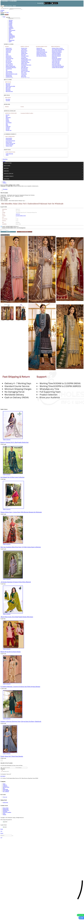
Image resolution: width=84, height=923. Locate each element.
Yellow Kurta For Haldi (10, 86)
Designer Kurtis (9, 49)
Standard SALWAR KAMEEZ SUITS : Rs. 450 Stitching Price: (14, 227)
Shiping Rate (5, 802)
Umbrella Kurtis (9, 76)
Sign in (10, 5)
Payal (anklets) (8, 122)
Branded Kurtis (9, 75)
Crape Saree (23, 75)
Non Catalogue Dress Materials (58, 49)
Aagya (10, 29)
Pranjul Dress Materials (56, 54)
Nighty (7, 155)
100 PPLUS (18, 214)
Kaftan (7, 54)
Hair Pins (7, 129)
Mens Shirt (8, 85)
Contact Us (7, 5)
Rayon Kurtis (8, 62)
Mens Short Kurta (9, 91)
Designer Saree (24, 48)
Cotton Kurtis (8, 50)
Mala (7, 123)
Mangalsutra (8, 117)
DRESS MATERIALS (55, 46)
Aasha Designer (12, 36)
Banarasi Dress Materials (57, 50)
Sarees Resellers (9, 138)
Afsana (10, 41)
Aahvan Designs (12, 30)
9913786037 (2, 776)
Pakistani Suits (39, 48)
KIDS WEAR (8, 97)
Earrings (7, 120)
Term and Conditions (7, 812)
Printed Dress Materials (56, 64)
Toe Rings (8, 127)
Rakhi (7, 125)
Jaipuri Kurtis (8, 55)
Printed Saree (23, 52)
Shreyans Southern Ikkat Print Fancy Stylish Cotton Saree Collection (20, 547)
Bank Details (5, 789)
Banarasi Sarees (24, 50)
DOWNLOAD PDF (5, 235)
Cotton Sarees (24, 49)
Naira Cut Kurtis (9, 72)
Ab (9, 39)
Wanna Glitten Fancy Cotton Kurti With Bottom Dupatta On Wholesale (21, 512)
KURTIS (7, 46)
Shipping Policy (6, 810)
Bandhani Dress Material (57, 52)
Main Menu (5, 159)
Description (5, 189)
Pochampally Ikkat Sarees (26, 64)
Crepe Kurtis (8, 59)
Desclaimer (5, 811)
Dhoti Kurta (8, 90)
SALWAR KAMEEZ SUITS (41, 46)
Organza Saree (24, 73)
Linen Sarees (23, 66)
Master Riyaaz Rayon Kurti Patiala (10, 651)
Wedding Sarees (24, 53)
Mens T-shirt (8, 87)
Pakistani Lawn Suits (41, 49)
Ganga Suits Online (56, 63)
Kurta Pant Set (8, 57)
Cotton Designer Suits (41, 50)
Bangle (7, 118)
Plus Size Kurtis (9, 61)
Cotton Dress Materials (56, 59)
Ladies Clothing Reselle (10, 136)
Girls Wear (8, 100)
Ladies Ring (8, 126)
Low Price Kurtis (9, 63)
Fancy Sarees (23, 72)
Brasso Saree (23, 76)
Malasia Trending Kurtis (10, 66)
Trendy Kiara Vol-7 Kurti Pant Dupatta (11, 756)
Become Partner (6, 787)
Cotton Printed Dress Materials (58, 66)
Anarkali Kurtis (9, 68)
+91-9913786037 (4, 1)
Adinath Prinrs (11, 40)
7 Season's (11, 26)
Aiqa (10, 42)
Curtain (22, 106)
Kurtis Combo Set (9, 64)
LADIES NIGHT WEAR (10, 152)
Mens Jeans (8, 88)
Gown (7, 53)
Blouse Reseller (9, 142)
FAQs (4, 813)
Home (4, 16)
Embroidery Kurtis (9, 77)
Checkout (6, 14)
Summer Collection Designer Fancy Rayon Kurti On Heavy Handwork (20, 721)
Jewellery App (8, 130)
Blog (4, 788)
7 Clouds (10, 25)
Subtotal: (2, 13)
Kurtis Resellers (9, 139)
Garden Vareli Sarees (25, 62)
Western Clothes (9, 145)
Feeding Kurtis (9, 48)
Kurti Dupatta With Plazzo (11, 67)
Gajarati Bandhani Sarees (26, 59)
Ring (7, 116)
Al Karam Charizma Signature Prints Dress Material (15, 582)
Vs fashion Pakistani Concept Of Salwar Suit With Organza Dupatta (20, 686)
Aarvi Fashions (12, 35)
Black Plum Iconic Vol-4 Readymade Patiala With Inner (16, 616)
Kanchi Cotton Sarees (25, 77)
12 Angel (10, 22)
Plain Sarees (23, 54)
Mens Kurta (8, 83)
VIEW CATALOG (6, 439)
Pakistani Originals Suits (41, 54)
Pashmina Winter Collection (57, 48)
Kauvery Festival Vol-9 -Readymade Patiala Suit (14, 442)
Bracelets (7, 114)
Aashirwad (11, 37)
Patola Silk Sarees (24, 67)
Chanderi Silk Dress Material (57, 67)
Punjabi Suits (54, 57)
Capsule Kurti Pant (9, 58)
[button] (42, 921)
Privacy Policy (6, 807)
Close (7, 12)
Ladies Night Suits (9, 153)
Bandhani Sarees (24, 58)
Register (14, 5)
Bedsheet (7, 106)
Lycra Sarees (23, 57)
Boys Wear (8, 99)
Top (6, 70)
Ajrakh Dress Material (56, 53)
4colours (10, 24)
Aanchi (10, 33)
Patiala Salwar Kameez (41, 53)
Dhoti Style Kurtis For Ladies (11, 73)
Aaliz (10, 32)
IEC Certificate (6, 791)
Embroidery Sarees (25, 55)
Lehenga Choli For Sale (10, 143)
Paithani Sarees (24, 63)
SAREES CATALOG (25, 46)
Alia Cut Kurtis (9, 71)
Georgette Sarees (24, 70)
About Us (5, 784)
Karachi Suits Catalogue (56, 58)
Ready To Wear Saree (25, 71)
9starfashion (11, 28)
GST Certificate (6, 790)
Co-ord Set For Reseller (10, 140)
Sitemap (4, 814)
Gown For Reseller (9, 144)
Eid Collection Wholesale (41, 55)
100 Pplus (11, 20)
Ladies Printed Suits (56, 61)
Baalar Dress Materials (56, 55)
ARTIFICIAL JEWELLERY (11, 113)
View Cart (2, 14)
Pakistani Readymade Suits (42, 52)
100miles (10, 21)
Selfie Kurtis (8, 52)
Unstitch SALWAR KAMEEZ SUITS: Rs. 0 (10, 226)
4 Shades (10, 23)
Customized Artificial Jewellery (27, 113)
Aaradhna (11, 34)
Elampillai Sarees (24, 61)
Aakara (10, 31)
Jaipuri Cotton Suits (56, 62)
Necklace (7, 121)
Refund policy (5, 809)
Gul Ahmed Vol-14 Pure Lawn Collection (12, 477)
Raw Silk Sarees (24, 68)
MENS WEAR (8, 82)
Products (4, 182)
